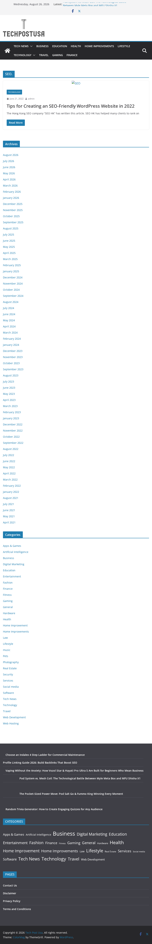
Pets (5, 656)
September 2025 (13, 222)
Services (8, 680)
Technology (22, 55)
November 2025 (13, 210)
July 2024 (8, 308)
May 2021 (9, 516)
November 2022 (13, 430)
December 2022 (12, 424)
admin (31, 98)
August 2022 (10, 449)
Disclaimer (9, 893)
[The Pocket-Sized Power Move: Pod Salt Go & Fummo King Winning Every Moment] (10, 798)
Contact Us (10, 885)
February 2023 (12, 412)
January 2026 (11, 198)
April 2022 (9, 473)
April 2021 (9, 522)
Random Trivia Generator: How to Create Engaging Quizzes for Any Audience (54, 809)
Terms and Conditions (17, 909)
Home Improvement (15, 625)
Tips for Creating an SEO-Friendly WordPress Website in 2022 (71, 106)
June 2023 (9, 387)
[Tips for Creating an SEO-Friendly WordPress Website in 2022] (76, 83)
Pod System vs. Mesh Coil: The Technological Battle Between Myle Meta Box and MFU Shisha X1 (94, 6)
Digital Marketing (13, 564)
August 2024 (10, 302)
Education (59, 46)
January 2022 (11, 492)
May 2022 (9, 467)
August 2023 (10, 375)
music (6, 650)
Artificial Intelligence (15, 552)
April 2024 (9, 326)
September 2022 (13, 443)
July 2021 (8, 504)
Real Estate (10, 668)
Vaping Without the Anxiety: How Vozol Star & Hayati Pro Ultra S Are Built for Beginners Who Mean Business (74, 770)
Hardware (9, 613)
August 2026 (10, 155)
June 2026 (9, 167)
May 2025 (9, 247)
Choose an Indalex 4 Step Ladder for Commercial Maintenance (45, 755)
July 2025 (8, 234)
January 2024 (11, 345)
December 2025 (12, 204)
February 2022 (12, 485)
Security (8, 674)
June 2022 (9, 461)
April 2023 (9, 400)
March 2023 (10, 406)
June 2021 (9, 510)
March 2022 (10, 479)
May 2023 (9, 394)
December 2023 (12, 351)
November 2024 (13, 283)
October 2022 (11, 436)
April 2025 (9, 253)
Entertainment (12, 576)
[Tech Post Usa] (7, 50)
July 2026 (8, 161)
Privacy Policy (11, 901)
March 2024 (10, 332)
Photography (11, 662)
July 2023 (8, 381)
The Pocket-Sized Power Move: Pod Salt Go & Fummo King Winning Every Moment (71, 794)
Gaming (57, 55)
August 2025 (10, 228)
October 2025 (11, 216)
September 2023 (13, 369)
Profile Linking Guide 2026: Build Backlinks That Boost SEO (40, 762)
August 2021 (10, 498)
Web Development (14, 717)
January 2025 (11, 271)
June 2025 (9, 240)
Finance (72, 55)
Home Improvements (99, 46)
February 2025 (12, 265)
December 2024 (12, 277)
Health (76, 46)
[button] (31, 46)
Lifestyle (124, 46)
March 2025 (10, 259)
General (8, 607)
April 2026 (9, 179)
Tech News (21, 46)
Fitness (7, 595)
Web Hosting (11, 723)
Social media (11, 686)
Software (8, 693)
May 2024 (9, 320)
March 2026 (10, 185)
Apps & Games (12, 546)
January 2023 (11, 418)
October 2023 (11, 363)
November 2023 (13, 357)
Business (42, 46)
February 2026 (12, 191)
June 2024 (9, 314)
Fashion (8, 582)
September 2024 (13, 296)
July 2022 (8, 455)
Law (5, 637)
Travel (44, 55)
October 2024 (11, 289)
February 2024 (12, 338)
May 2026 (9, 173)
